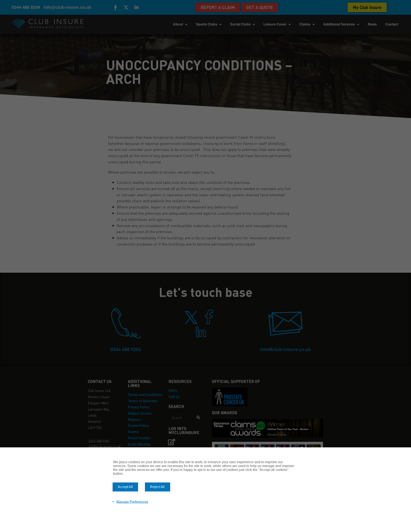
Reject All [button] (157, 487)
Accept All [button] (125, 487)
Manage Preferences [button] (132, 501)
